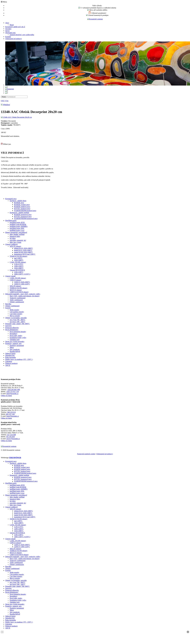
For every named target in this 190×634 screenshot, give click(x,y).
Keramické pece (10, 199)
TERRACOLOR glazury (18, 256)
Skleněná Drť (10, 355)
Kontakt (8, 37)
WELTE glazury (15, 246)
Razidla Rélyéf (15, 351)
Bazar (12, 25)
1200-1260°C (19, 266)
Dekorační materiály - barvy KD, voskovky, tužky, (22, 294)
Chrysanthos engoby (17, 312)
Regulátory (13, 334)
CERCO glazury (15, 280)
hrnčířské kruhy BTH (17, 222)
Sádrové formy (10, 353)
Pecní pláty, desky (16, 336)
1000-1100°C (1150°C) (22, 274)
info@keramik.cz (12, 393)
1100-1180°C (18, 272)
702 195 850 (10, 437)
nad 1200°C (18, 258)
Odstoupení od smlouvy (13, 39)
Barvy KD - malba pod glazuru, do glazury (25, 296)
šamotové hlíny (15, 236)
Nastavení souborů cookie (86, 454)
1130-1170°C (18, 264)
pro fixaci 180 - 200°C (17, 322)
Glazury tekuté (10, 276)
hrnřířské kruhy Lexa (17, 230)
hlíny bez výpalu (15, 242)
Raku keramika (10, 357)
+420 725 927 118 (12, 392)
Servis (7, 31)
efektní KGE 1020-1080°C (23, 248)
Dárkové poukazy (11, 363)
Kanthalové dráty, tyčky (18, 337)
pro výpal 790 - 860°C (17, 320)
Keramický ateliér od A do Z (15, 27)
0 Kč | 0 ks (4, 101)
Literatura (8, 361)
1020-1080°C (19, 260)
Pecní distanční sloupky (18, 332)
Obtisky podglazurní (17, 302)
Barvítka (8, 304)
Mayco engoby (15, 316)
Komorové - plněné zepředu (19, 213)
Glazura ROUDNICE (17, 270)
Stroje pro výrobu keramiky (14, 341)
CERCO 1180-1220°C (22, 284)
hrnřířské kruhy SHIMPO (18, 226)
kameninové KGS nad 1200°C (24, 254)
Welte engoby (14, 310)
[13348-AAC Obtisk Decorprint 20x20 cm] (16, 117)
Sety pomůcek (15, 349)
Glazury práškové (11, 244)
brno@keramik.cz (12, 416)
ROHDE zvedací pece (22, 205)
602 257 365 (10, 414)
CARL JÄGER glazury (18, 262)
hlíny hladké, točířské (17, 234)
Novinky (8, 29)
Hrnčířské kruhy (11, 220)
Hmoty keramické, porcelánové (16, 232)
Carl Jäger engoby (16, 314)
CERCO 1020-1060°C (22, 282)
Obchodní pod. (10, 33)
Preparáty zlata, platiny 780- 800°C (17, 324)
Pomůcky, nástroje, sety (13, 343)
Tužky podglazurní (16, 300)
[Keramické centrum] (95, 19)
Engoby (8, 308)
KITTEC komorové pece (23, 216)
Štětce (12, 347)
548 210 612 (11, 412)
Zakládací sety (15, 339)
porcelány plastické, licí (18, 240)
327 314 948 (11, 435)
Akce (7, 23)
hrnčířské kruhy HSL (17, 228)
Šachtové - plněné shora (18, 201)
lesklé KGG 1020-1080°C (23, 250)
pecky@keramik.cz (13, 439)
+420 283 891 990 (13, 390)
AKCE (7, 365)
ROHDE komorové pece (22, 214)
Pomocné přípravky (12, 328)
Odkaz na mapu (6, 395)
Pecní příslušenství (11, 330)
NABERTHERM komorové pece (25, 218)
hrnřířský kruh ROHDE (18, 224)
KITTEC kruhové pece (22, 209)
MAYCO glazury (16, 290)
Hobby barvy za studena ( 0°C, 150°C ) (19, 359)
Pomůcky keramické (17, 345)
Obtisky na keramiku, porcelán (16, 318)
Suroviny (8, 326)
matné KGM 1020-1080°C (23, 252)
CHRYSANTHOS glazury (19, 292)
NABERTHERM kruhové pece (25, 211)
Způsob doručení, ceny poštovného (22, 35)
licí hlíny (13, 238)
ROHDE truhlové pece (22, 207)
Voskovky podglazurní (17, 298)
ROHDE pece (19, 203)
